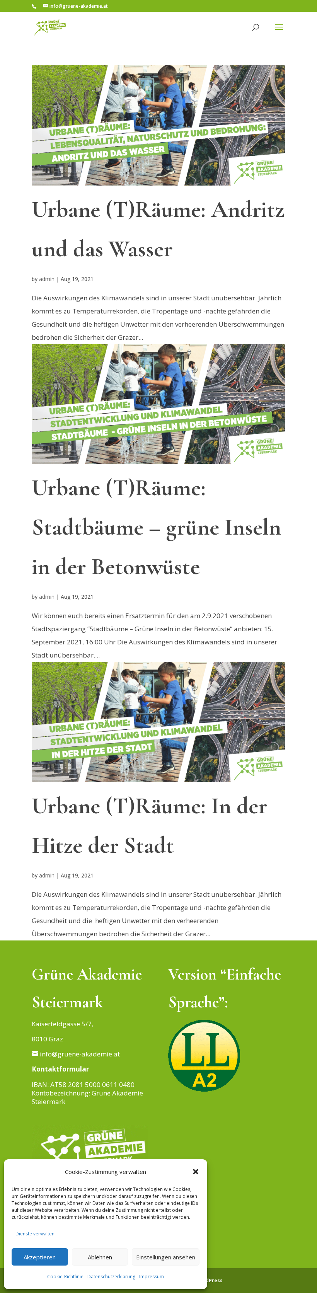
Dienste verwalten (35, 1233)
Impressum (151, 1276)
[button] (195, 1171)
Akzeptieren (40, 1257)
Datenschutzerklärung (111, 1276)
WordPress (209, 1280)
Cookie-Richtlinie (65, 1276)
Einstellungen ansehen (165, 1257)
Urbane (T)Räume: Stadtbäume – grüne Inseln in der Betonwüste (156, 527)
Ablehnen (100, 1257)
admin (47, 279)
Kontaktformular (60, 1069)
